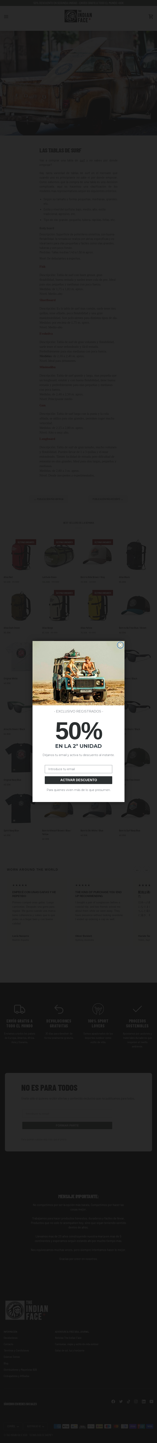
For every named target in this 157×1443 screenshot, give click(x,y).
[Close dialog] (120, 645)
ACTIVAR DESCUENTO (78, 780)
